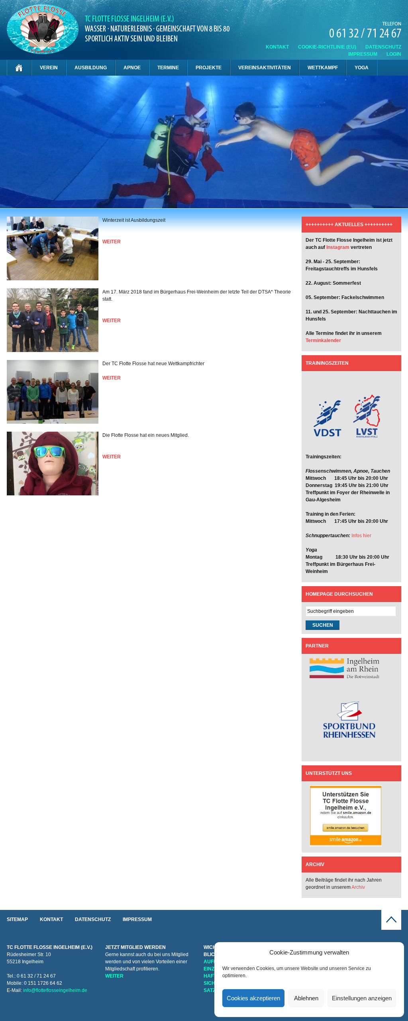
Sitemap (17, 919)
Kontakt (277, 47)
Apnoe (132, 67)
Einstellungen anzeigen (362, 998)
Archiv (358, 887)
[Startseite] (19, 68)
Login (393, 54)
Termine (168, 67)
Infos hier (361, 535)
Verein (49, 67)
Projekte (209, 67)
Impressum (362, 54)
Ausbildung (91, 67)
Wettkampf (323, 67)
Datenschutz (383, 47)
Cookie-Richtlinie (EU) (327, 47)
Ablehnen (306, 998)
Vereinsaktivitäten (264, 67)
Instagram (337, 247)
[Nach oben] (391, 928)
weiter (111, 241)
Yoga (362, 67)
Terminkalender (323, 340)
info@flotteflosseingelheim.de (55, 990)
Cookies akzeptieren (253, 998)
